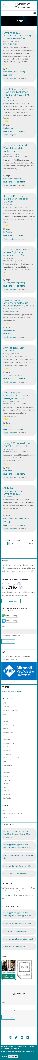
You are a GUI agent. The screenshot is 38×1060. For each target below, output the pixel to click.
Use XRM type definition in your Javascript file (18, 856)
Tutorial (26, 518)
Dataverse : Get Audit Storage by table (17, 866)
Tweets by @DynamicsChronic (12, 691)
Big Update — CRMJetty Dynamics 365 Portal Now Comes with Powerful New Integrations (17, 834)
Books (5, 721)
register (13, 78)
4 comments (20, 379)
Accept (4, 1056)
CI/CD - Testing (19, 72)
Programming (8, 128)
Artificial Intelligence (10, 710)
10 (17, 543)
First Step (6, 522)
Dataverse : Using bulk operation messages (18, 939)
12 (24, 543)
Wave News (7, 794)
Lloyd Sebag (9, 261)
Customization (8, 72)
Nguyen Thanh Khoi (12, 103)
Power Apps (7, 765)
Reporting (17, 179)
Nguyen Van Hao (11, 404)
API (4, 283)
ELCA (3, 568)
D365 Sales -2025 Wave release (15, 874)
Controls (6, 729)
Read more (8, 75)
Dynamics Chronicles (23, 5)
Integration (11, 283)
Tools (5, 787)
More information (11, 601)
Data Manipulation (9, 736)
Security (6, 783)
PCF (4, 761)
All (4, 810)
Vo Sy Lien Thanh (11, 44)
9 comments (20, 131)
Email (3, 626)
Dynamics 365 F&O (9, 743)
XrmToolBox (7, 232)
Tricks (5, 817)
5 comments (20, 474)
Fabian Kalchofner (12, 157)
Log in (6, 78)
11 (21, 543)
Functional (7, 750)
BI (4, 718)
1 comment (19, 235)
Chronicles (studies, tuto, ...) (12, 814)
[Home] (4, 5)
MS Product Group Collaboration (14, 758)
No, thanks (13, 1056)
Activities (6, 707)
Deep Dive (6, 739)
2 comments (20, 182)
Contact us (5, 895)
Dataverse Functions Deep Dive (14, 947)
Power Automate (9, 330)
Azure (5, 714)
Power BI (6, 772)
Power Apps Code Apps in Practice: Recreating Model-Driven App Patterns (17, 846)
